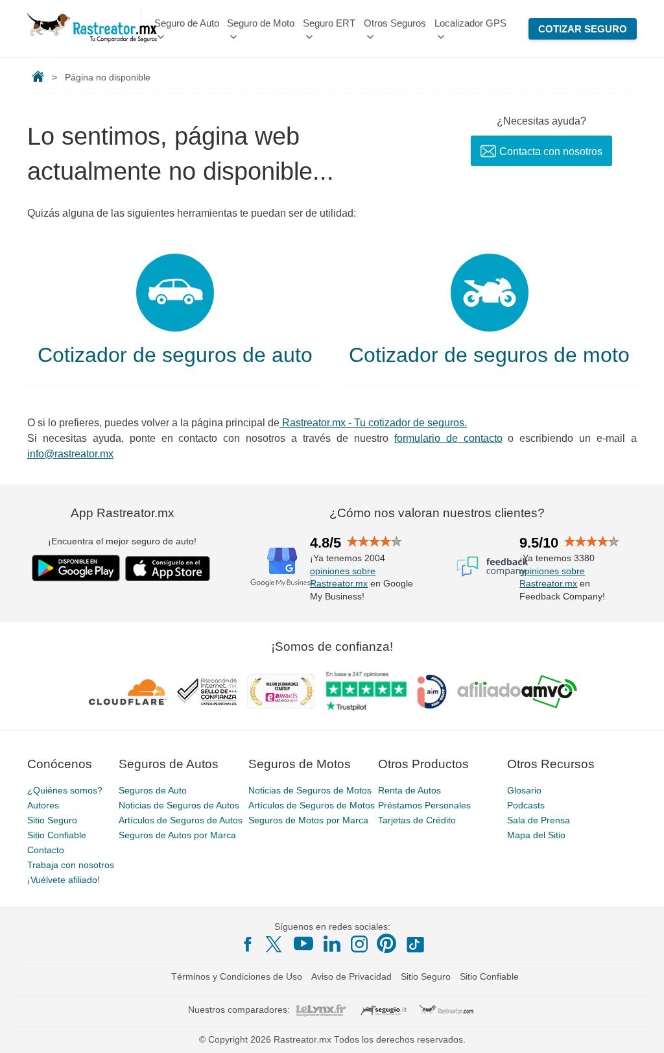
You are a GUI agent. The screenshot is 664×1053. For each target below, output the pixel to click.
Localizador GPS (470, 23)
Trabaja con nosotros (70, 865)
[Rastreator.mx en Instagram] (359, 944)
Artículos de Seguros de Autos (181, 820)
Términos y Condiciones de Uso (236, 976)
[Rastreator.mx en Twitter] (275, 943)
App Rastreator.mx (122, 513)
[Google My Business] (282, 566)
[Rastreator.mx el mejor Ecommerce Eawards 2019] (280, 691)
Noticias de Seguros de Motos (310, 790)
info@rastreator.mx (70, 453)
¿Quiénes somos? (64, 790)
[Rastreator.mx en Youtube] (303, 943)
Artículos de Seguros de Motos (311, 805)
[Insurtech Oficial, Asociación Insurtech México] (431, 691)
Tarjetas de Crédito (417, 820)
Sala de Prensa (538, 820)
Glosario (524, 790)
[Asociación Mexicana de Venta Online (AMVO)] (517, 691)
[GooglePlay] (76, 568)
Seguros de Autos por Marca (177, 835)
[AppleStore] (168, 568)
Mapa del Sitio (536, 835)
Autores (43, 805)
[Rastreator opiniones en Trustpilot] (366, 691)
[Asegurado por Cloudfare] (128, 691)
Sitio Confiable (56, 835)
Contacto (45, 850)
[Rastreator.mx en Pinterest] (386, 943)
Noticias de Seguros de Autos (179, 805)
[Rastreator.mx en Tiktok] (415, 943)
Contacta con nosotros (550, 151)
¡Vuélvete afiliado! (63, 880)
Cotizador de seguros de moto (489, 355)
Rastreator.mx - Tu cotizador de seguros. (373, 422)
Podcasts (526, 805)
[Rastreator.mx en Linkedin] (332, 943)
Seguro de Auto (186, 23)
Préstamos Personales (424, 805)
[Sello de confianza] (206, 691)
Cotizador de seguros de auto (175, 355)
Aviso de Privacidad (351, 976)
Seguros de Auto (153, 790)
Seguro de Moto (260, 23)
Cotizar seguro (582, 28)
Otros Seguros (395, 23)
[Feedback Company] (492, 566)
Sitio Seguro (52, 820)
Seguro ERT (329, 23)
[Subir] (640, 1029)
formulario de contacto (448, 438)
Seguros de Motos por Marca (308, 820)
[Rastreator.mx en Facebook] (247, 944)
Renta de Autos (409, 790)
